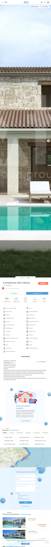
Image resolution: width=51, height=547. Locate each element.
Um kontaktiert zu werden (23, 495)
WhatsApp (14, 293)
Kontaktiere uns (37, 293)
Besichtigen (20, 497)
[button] (25, 458)
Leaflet (49, 466)
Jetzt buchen (25, 421)
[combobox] (17, 479)
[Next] (48, 140)
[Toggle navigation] (6, 2)
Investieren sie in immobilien (23, 498)
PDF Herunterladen (42, 361)
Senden (25, 502)
